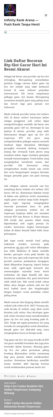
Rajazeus (32, 376)
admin (22, 376)
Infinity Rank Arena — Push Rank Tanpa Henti (22, 22)
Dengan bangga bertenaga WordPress (19, 413)
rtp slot (20, 247)
